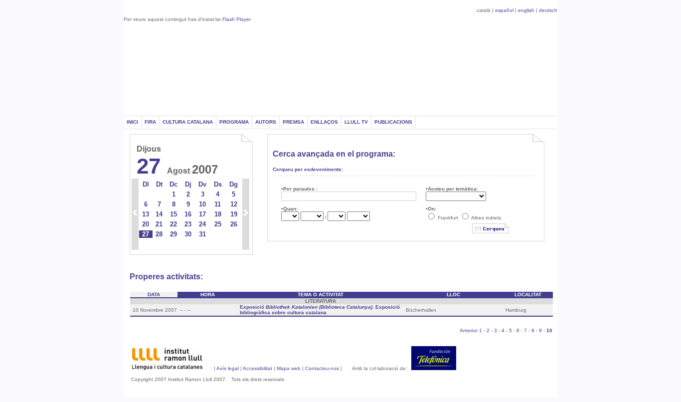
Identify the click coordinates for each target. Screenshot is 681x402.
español (504, 10)
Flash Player (236, 19)
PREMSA (293, 122)
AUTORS (265, 122)
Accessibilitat (257, 368)
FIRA (150, 122)
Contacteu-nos (322, 368)
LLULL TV (356, 122)
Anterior (469, 330)
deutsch (548, 10)
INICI (132, 122)
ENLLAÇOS (324, 122)
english (526, 10)
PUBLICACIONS (393, 122)
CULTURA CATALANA (188, 122)
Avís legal (227, 368)
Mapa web (289, 368)
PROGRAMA (234, 122)
